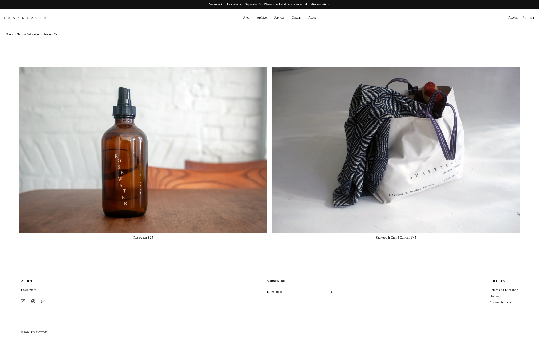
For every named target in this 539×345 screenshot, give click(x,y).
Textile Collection (28, 34)
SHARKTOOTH (39, 332)
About (312, 17)
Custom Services (500, 302)
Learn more (28, 289)
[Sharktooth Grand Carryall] (396, 150)
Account (513, 17)
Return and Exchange (504, 289)
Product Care (51, 34)
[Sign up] (330, 292)
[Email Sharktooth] (43, 301)
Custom (296, 17)
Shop (246, 17)
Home (9, 34)
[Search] (525, 17)
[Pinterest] (33, 301)
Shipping (495, 296)
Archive (262, 17)
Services (279, 17)
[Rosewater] (143, 150)
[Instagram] (23, 301)
